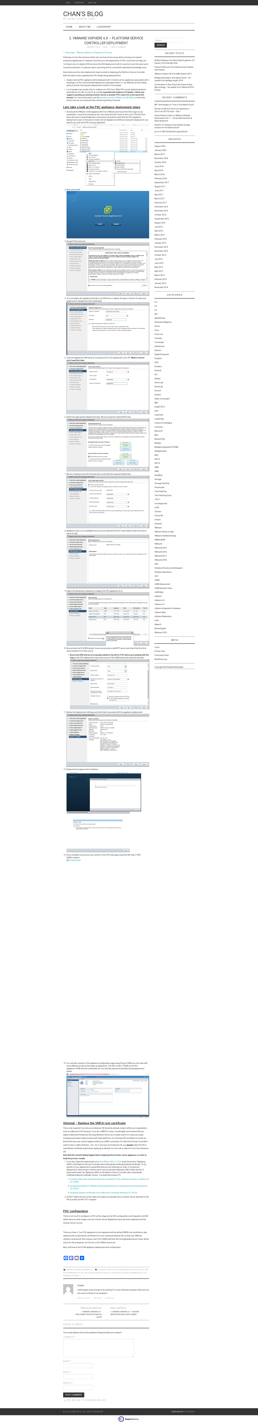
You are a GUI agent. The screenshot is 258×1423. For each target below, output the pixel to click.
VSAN (157, 580)
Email (67, 1372)
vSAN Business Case (163, 588)
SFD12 (157, 459)
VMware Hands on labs (164, 532)
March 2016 (160, 235)
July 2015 (159, 259)
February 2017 (161, 203)
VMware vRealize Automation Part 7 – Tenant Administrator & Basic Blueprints (173, 118)
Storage (158, 479)
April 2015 (159, 271)
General (158, 370)
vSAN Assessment (162, 584)
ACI (156, 314)
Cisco (157, 330)
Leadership (79, 3)
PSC (142, 1270)
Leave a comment (118, 47)
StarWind (158, 475)
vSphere (77, 1270)
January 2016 (160, 243)
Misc (156, 435)
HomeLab (159, 387)
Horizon (158, 391)
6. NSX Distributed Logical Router (174, 131)
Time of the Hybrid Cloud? (183, 105)
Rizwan (158, 109)
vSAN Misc (159, 592)
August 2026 (160, 146)
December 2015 (161, 247)
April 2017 (159, 194)
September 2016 (162, 219)
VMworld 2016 (161, 552)
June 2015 (159, 263)
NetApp (158, 443)
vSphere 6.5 (160, 604)
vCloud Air (159, 516)
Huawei (158, 395)
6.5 (156, 306)
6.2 (156, 302)
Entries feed (160, 651)
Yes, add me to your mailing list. (87, 1400)
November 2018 (161, 158)
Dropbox (158, 358)
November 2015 (161, 251)
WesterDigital (160, 628)
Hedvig (157, 378)
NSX (156, 455)
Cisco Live (159, 334)
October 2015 (160, 255)
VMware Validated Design (165, 536)
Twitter (97, 1298)
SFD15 (157, 463)
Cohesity (158, 338)
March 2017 (160, 199)
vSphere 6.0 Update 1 (72, 1276)
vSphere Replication (163, 616)
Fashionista (177, 1412)
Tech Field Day (161, 491)
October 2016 (160, 215)
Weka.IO (158, 624)
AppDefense (160, 318)
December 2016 (161, 207)
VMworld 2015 (161, 548)
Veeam (158, 520)
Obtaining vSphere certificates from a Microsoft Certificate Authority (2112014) (103, 1193)
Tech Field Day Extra (163, 495)
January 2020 (160, 150)
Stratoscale (159, 487)
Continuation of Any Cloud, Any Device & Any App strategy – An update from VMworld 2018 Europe (174, 87)
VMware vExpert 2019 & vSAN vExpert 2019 (173, 74)
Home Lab (159, 382)
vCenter (158, 511)
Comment (69, 1337)
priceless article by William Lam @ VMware (118, 97)
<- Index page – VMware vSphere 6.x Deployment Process (87, 52)
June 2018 (159, 166)
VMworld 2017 (161, 556)
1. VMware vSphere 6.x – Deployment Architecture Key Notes (89, 1314)
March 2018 (160, 174)
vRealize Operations (163, 572)
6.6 (156, 310)
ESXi (156, 362)
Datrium (158, 350)
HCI (156, 374)
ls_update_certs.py (106, 1270)
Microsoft (159, 431)
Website (68, 1383)
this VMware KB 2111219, (110, 1162)
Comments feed (162, 655)
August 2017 (160, 186)
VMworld (158, 544)
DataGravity (159, 346)
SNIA (157, 467)
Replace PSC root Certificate (108, 1273)
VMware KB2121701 (138, 1273)
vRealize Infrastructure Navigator (169, 568)
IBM (156, 403)
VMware (70, 1270)
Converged (159, 342)
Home (67, 3)
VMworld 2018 (161, 560)
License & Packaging (163, 423)
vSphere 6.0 (87, 1270)
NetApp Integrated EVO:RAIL (167, 447)
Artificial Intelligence (163, 322)
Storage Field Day (162, 483)
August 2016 (160, 223)
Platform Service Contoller (128, 1270)
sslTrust (125, 1273)
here (122, 83)
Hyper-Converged (162, 399)
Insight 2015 (160, 407)
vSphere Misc (160, 612)
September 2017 (162, 182)
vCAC (157, 507)
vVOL (157, 620)
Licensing (158, 427)
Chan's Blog (83, 14)
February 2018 (161, 178)
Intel (156, 411)
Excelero (158, 366)
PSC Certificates (88, 1273)
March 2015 (160, 275)
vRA (156, 564)
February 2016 (161, 239)
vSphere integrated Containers (168, 608)
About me (92, 3)
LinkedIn (109, 1298)
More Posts (83, 1298)
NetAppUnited (160, 451)
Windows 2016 (161, 632)
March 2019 (160, 154)
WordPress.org (161, 659)
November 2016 (161, 211)
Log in (157, 647)
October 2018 (160, 162)
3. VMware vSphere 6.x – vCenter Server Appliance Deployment (124, 1313)
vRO (156, 576)
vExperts (158, 524)
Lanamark (159, 415)
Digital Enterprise (162, 354)
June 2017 (159, 190)
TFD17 (157, 499)
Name (67, 1361)
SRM (157, 471)
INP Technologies (162, 105)
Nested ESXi (160, 439)
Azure (157, 326)
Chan (105, 47)
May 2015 (159, 267)
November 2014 (161, 287)
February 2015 (161, 279)
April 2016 (159, 231)
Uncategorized (161, 503)
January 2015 (160, 283)
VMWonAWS (160, 540)
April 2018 (159, 170)
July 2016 (159, 227)
